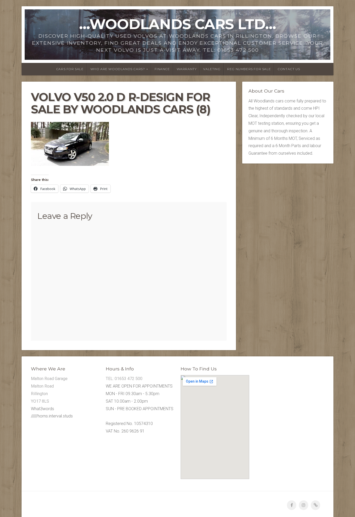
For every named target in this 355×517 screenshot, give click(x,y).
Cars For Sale (70, 69)
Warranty (187, 69)
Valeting (211, 69)
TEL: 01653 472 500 (124, 378)
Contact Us (289, 69)
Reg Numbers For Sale (249, 69)
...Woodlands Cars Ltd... (177, 24)
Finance (162, 69)
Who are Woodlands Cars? (117, 69)
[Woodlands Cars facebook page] (291, 505)
